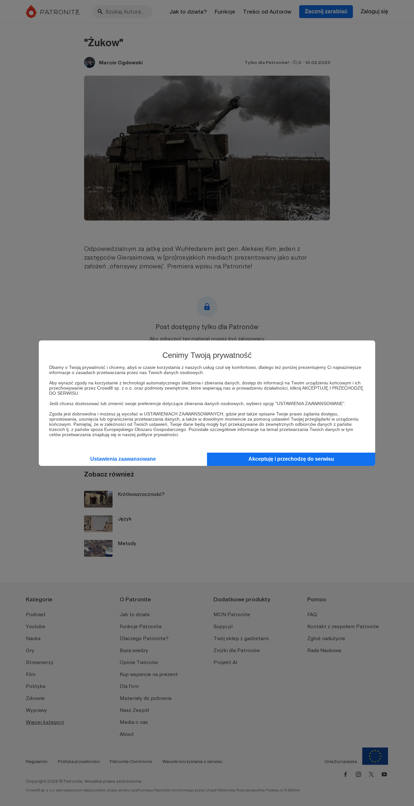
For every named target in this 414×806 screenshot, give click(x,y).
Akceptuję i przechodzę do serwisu (291, 459)
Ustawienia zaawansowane (123, 459)
